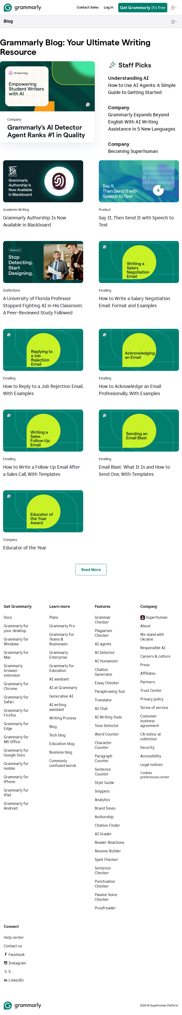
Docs (8, 617)
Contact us (13, 946)
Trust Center (151, 690)
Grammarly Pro (62, 626)
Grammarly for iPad (16, 792)
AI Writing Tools (108, 717)
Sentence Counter (103, 771)
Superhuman (157, 617)
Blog (53, 726)
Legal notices (151, 764)
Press (145, 665)
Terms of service (154, 707)
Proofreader (105, 908)
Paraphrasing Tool (110, 691)
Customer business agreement (149, 721)
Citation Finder (107, 825)
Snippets (102, 791)
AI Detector (105, 652)
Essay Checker (107, 683)
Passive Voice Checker (106, 897)
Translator (103, 700)
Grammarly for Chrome (16, 686)
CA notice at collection (150, 736)
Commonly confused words (62, 763)
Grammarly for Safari (16, 699)
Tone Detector (107, 725)
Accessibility (150, 756)
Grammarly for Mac (16, 655)
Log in (108, 7)
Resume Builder (108, 851)
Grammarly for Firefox (16, 713)
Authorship (104, 817)
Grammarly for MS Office (16, 739)
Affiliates (147, 673)
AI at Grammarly (63, 687)
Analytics (102, 800)
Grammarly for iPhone (16, 779)
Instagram (17, 963)
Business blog (60, 752)
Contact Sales (88, 7)
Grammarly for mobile (16, 766)
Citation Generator (104, 672)
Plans (53, 617)
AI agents (103, 644)
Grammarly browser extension (13, 671)
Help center (14, 937)
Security (147, 747)
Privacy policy (152, 699)
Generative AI (61, 696)
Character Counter (103, 745)
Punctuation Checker (105, 883)
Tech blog (57, 735)
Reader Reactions (109, 842)
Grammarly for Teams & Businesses (61, 639)
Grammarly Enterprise (58, 655)
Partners (147, 682)
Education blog (61, 743)
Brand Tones (105, 808)
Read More (91, 569)
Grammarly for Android (16, 806)
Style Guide (104, 782)
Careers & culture (155, 656)
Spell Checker (106, 859)
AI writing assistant (57, 707)
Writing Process (62, 718)
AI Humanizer (106, 661)
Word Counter (107, 734)
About (145, 626)
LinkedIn (16, 980)
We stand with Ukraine (152, 637)
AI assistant (59, 679)
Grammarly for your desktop (16, 628)
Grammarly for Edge (16, 726)
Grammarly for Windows (16, 641)
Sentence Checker (103, 870)
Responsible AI (152, 648)
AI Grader (103, 834)
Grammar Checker (103, 619)
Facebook (17, 954)
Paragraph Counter (103, 758)
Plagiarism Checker (103, 633)
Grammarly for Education (61, 668)
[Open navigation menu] (173, 7)
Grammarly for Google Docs (16, 752)
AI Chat (101, 708)
